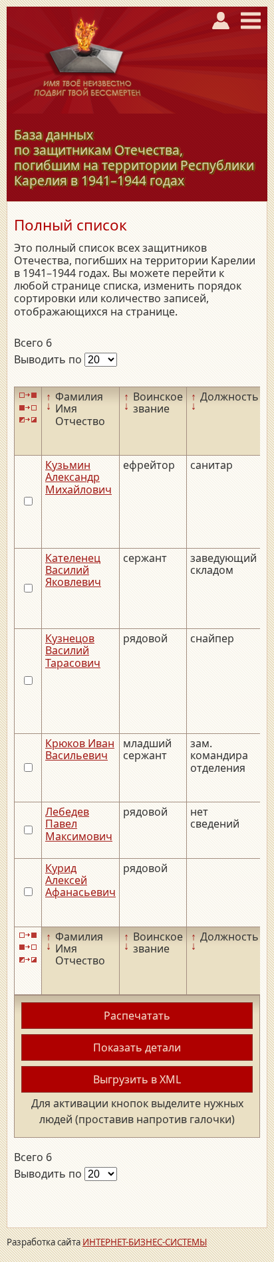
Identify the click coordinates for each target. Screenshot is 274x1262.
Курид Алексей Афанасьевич (80, 880)
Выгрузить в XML (137, 1079)
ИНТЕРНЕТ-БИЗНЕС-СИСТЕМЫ (144, 1242)
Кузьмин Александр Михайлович (78, 477)
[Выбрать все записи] (28, 396)
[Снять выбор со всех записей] (28, 407)
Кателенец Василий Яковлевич (73, 570)
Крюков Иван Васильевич (79, 749)
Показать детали (137, 1047)
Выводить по (49, 359)
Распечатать (137, 1015)
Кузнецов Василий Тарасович (72, 650)
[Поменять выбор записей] (28, 420)
